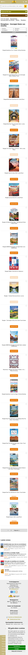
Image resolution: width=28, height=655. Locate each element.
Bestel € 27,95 (14, 154)
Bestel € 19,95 (14, 375)
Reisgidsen (23, 20)
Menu (3, 1)
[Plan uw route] (16, 592)
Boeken (17, 20)
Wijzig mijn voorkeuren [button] (17, 651)
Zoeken (25, 6)
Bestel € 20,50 (14, 277)
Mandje (26, 1)
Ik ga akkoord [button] (17, 646)
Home (7, 18)
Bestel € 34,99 (14, 302)
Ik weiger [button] (17, 648)
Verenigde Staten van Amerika (7, 20)
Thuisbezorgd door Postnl (15, 619)
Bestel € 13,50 (14, 56)
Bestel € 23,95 (14, 130)
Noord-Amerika (13, 18)
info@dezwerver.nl (14, 589)
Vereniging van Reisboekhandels (15, 617)
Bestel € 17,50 (14, 400)
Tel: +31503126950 (23, 1)
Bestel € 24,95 (14, 228)
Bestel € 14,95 (14, 80)
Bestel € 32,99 (14, 252)
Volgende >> (17, 530)
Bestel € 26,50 (14, 203)
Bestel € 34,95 (14, 449)
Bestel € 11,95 (14, 105)
